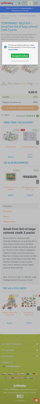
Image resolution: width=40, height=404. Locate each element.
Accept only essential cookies (20, 61)
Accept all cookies (20, 55)
